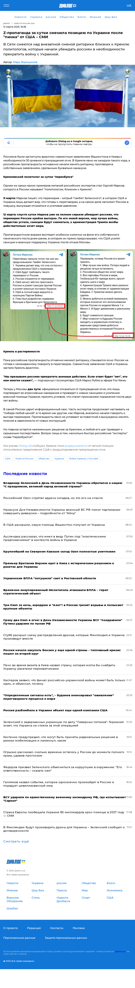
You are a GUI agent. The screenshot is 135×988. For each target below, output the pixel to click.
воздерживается (76, 445)
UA (129, 5)
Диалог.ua (120, 951)
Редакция (34, 928)
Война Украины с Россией (83, 458)
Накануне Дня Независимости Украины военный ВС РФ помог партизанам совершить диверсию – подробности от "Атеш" (61, 511)
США (7, 458)
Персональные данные (19, 937)
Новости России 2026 (24, 23)
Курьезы (59, 458)
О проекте (10, 928)
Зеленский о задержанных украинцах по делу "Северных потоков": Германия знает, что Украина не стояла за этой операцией (63, 723)
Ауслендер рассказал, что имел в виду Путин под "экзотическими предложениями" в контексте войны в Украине (54, 538)
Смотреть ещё (16, 841)
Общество (44, 458)
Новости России (24, 458)
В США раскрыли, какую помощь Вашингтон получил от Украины (54, 524)
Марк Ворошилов (25, 62)
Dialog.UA (25, 445)
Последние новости (25, 473)
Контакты (56, 928)
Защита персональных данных (66, 937)
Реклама (79, 928)
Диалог (6, 23)
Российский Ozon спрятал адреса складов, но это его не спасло (53, 498)
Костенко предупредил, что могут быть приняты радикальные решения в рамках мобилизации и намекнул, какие (60, 738)
